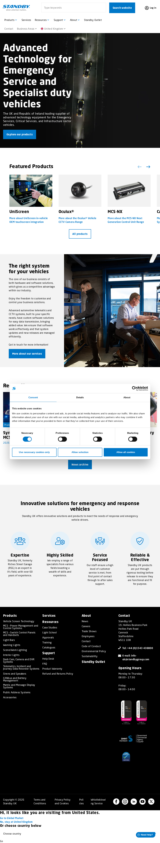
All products (80, 233)
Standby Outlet (93, 662)
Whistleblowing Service (98, 801)
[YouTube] (142, 801)
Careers (86, 626)
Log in (153, 7)
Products (8, 425)
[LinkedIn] (134, 801)
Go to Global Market (11, 817)
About (86, 616)
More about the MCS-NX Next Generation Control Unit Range (126, 220)
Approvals (48, 637)
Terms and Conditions (40, 801)
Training (47, 642)
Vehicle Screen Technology (18, 621)
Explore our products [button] (20, 134)
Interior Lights (11, 655)
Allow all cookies (125, 452)
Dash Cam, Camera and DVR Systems (19, 660)
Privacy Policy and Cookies (63, 801)
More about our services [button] (27, 353)
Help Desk (48, 658)
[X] (151, 801)
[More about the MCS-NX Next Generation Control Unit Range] (129, 191)
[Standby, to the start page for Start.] (16, 8)
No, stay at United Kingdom (16, 821)
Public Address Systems (16, 692)
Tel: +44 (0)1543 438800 (137, 648)
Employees (88, 636)
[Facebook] (116, 801)
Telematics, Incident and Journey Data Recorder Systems (21, 667)
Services (48, 616)
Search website (122, 7)
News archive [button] (80, 464)
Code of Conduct (91, 646)
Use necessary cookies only (34, 452)
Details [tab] (80, 397)
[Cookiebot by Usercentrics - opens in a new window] (134, 388)
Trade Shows (89, 631)
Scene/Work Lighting (15, 650)
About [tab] (126, 397)
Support (48, 653)
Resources (50, 622)
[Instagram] (125, 801)
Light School (49, 632)
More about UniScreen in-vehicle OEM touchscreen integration (28, 220)
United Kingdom (53, 28)
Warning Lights (11, 645)
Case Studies (49, 627)
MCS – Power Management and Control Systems (20, 626)
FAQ (44, 663)
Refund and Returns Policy (57, 673)
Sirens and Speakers (14, 673)
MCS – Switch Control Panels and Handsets (19, 633)
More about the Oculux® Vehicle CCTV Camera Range (77, 220)
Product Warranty (52, 668)
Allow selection (80, 452)
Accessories (9, 697)
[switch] (62, 439)
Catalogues (48, 647)
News (85, 621)
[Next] (147, 167)
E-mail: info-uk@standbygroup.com (135, 657)
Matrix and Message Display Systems (19, 686)
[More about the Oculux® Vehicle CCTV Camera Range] (80, 191)
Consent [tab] (33, 397)
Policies (81, 801)
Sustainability (90, 656)
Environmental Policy (94, 651)
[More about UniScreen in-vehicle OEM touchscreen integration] (30, 191)
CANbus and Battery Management (14, 679)
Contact (86, 641)
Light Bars (9, 640)
